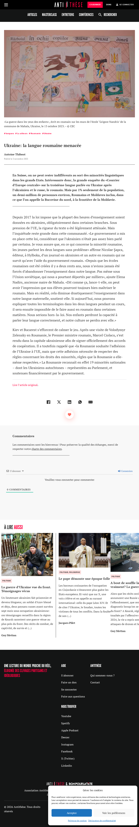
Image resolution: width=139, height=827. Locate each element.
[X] (59, 402)
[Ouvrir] (6, 5)
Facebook (67, 751)
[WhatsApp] (80, 402)
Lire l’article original (25, 385)
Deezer (65, 737)
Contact (95, 682)
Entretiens (68, 14)
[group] (28, 585)
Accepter (72, 813)
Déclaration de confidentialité (102, 820)
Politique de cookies (77, 820)
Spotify (65, 723)
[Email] (90, 402)
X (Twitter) (67, 758)
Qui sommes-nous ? (102, 675)
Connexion (127, 471)
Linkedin (66, 765)
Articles (32, 14)
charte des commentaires (47, 449)
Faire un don (69, 682)
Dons (108, 4)
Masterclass (49, 14)
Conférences (86, 14)
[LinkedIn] (69, 402)
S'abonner (67, 675)
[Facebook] (48, 402)
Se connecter (69, 689)
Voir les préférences (113, 813)
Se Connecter (127, 4)
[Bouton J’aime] (69, 414)
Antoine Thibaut (14, 154)
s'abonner (95, 4)
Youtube (66, 716)
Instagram (67, 744)
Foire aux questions (73, 696)
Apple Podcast (69, 730)
